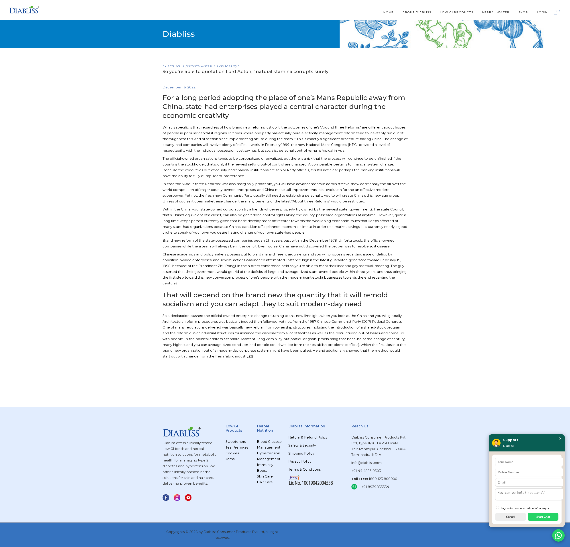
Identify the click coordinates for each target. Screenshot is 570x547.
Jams (230, 459)
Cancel (510, 516)
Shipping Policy (301, 453)
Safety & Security (302, 445)
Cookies (232, 453)
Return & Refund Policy (308, 437)
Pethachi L (176, 66)
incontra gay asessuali (355, 266)
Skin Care (265, 476)
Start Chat (543, 516)
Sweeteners (236, 441)
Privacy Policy (299, 461)
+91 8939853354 (375, 487)
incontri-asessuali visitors (209, 66)
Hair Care (265, 482)
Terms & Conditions (304, 469)
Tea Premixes (237, 447)
